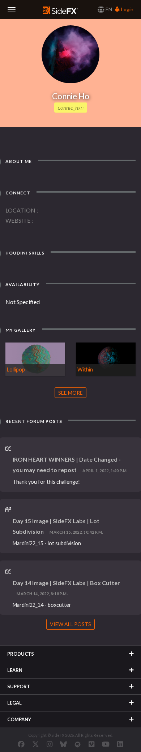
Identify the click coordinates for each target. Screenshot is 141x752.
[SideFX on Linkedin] (120, 744)
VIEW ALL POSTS (70, 624)
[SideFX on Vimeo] (91, 744)
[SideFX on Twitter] (35, 744)
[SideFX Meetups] (77, 744)
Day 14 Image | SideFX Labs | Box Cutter (66, 582)
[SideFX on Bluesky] (63, 744)
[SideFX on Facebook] (21, 744)
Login (126, 9)
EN (108, 9)
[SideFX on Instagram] (49, 744)
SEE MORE (70, 393)
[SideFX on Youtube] (106, 744)
